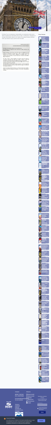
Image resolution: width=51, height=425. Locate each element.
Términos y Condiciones (17, 405)
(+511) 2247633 (19, 399)
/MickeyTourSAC (31, 394)
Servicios (25, 3)
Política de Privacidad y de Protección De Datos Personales (19, 409)
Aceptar (41, 420)
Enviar (42, 412)
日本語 (46, 3)
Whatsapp (30, 397)
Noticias (36, 3)
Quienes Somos (17, 3)
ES (42, 3)
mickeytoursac (30, 399)
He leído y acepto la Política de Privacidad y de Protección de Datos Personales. (43, 408)
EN (44, 3)
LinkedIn (29, 402)
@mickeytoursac (31, 401)
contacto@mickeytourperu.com (22, 398)
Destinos (31, 3)
